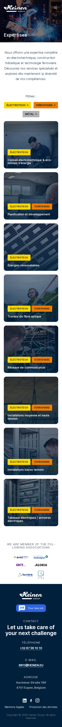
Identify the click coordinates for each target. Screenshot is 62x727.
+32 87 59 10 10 (31, 648)
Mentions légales (14, 707)
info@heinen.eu (31, 665)
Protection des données (43, 707)
